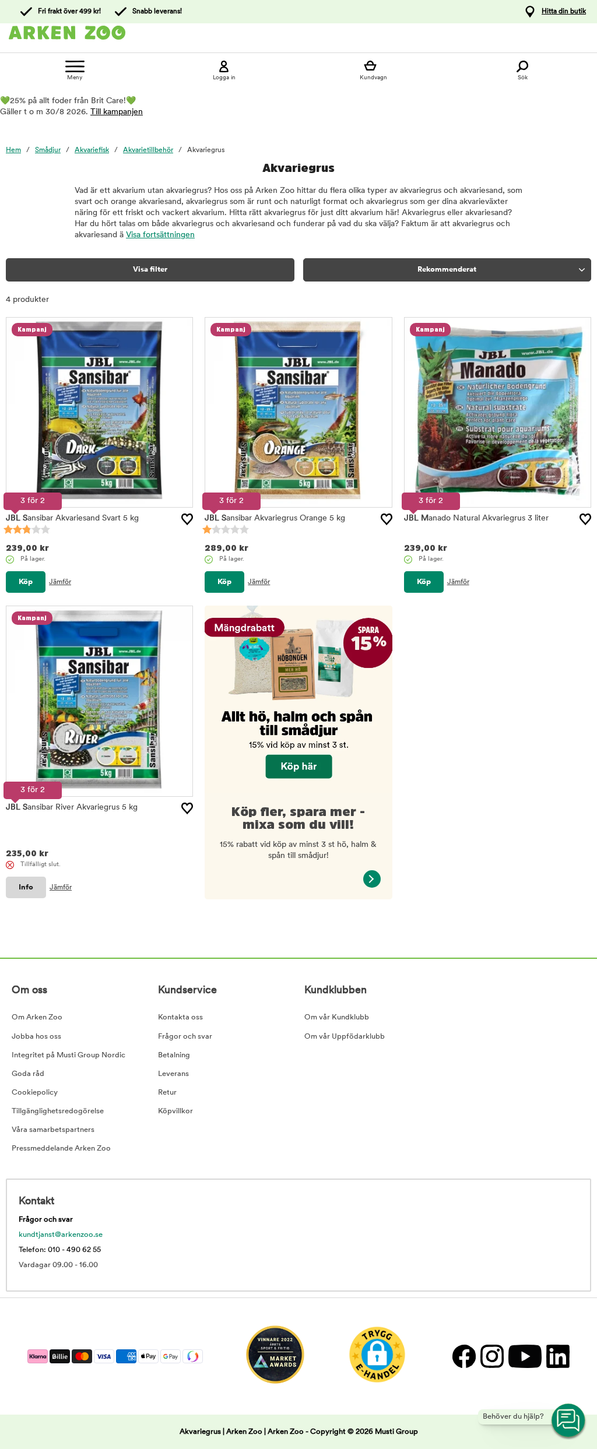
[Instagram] (491, 1356)
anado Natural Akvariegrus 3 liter (476, 518)
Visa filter (150, 269)
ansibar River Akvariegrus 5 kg (72, 807)
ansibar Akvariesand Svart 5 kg (72, 518)
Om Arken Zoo (37, 1017)
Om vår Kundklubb (336, 1017)
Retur (167, 1092)
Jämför (60, 582)
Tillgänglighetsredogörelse (58, 1111)
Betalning (174, 1055)
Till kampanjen (116, 112)
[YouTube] (524, 1356)
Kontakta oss (180, 1017)
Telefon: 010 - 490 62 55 (60, 1250)
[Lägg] (187, 519)
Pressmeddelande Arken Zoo (61, 1148)
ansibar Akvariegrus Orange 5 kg (275, 518)
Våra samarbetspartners (53, 1130)
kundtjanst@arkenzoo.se (61, 1235)
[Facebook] (463, 1356)
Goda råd (28, 1074)
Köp (26, 582)
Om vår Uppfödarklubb (344, 1036)
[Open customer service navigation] (569, 1421)
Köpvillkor (175, 1111)
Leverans (173, 1074)
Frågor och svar (185, 1036)
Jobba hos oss (36, 1036)
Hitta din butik (564, 11)
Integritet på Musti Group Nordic (68, 1055)
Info (26, 887)
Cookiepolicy (35, 1092)
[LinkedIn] (556, 1356)
